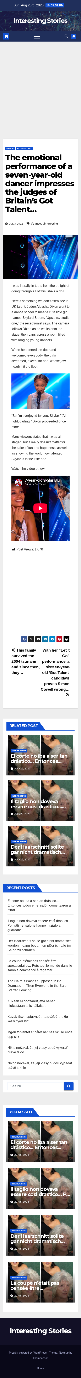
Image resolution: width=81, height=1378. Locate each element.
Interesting (24, 148)
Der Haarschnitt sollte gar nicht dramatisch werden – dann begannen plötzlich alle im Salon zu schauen (39, 945)
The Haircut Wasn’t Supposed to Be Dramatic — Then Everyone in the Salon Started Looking (37, 985)
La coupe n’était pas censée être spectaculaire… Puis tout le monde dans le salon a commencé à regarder (39, 965)
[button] (66, 36)
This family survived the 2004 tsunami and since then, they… (25, 661)
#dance (36, 223)
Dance (10, 148)
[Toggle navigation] (37, 36)
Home (40, 1368)
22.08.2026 (21, 1154)
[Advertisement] (40, 84)
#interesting (50, 223)
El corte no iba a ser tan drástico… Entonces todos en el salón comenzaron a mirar (39, 905)
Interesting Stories (41, 21)
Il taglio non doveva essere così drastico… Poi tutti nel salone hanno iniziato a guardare (39, 925)
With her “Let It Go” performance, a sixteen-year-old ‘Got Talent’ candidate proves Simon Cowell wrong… (55, 669)
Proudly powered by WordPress (28, 1352)
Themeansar (40, 1358)
